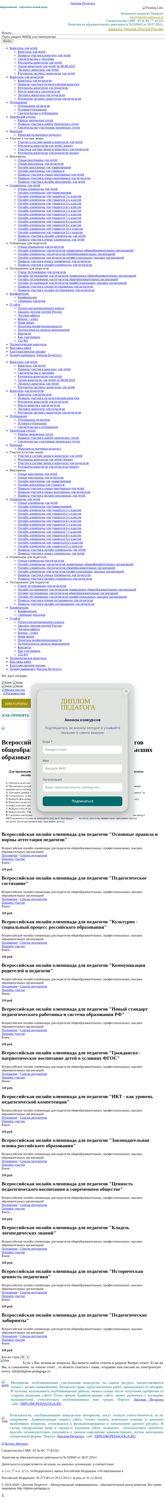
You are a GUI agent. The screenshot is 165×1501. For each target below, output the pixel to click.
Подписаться (82, 801)
